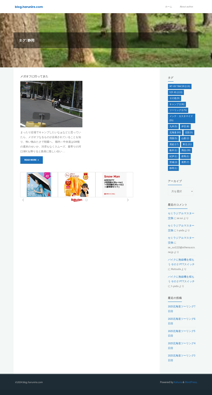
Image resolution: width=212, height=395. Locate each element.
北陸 (189, 132)
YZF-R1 (175, 92)
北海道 (175, 132)
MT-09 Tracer (179, 86)
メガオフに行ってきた (34, 76)
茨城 (173, 162)
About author (186, 6)
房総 (173, 144)
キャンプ (20, 87)
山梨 (185, 138)
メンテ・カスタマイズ (181, 118)
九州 (173, 126)
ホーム (168, 6)
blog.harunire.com (29, 7)
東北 (187, 144)
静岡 (21, 90)
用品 (185, 150)
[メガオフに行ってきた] (66, 104)
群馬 (185, 156)
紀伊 (173, 156)
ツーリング (178, 110)
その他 (174, 98)
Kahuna (177, 382)
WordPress (191, 382)
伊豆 (185, 126)
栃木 (173, 150)
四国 (173, 138)
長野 (185, 162)
